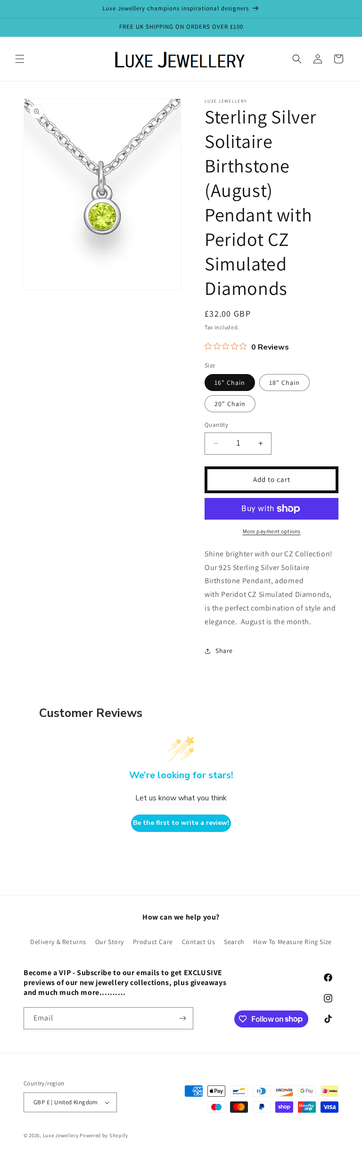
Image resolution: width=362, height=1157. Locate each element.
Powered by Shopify (104, 1135)
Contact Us (198, 941)
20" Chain (230, 403)
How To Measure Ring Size (292, 941)
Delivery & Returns (58, 941)
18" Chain (284, 382)
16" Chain (229, 382)
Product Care (153, 941)
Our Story (109, 941)
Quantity (216, 425)
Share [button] (224, 650)
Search (234, 941)
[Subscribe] (182, 1018)
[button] (19, 59)
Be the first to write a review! (181, 822)
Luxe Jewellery (61, 1135)
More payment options (272, 531)
